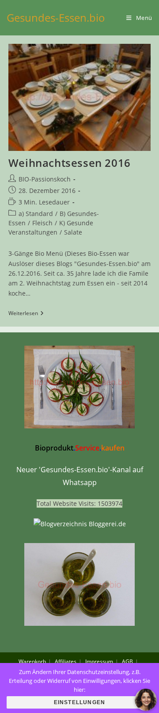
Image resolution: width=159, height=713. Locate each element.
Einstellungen (80, 702)
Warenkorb (32, 661)
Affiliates (65, 661)
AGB (127, 661)
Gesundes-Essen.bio (56, 17)
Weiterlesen (26, 313)
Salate (73, 232)
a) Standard (36, 213)
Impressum (99, 661)
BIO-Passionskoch (45, 179)
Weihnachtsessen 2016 (69, 162)
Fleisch (42, 223)
